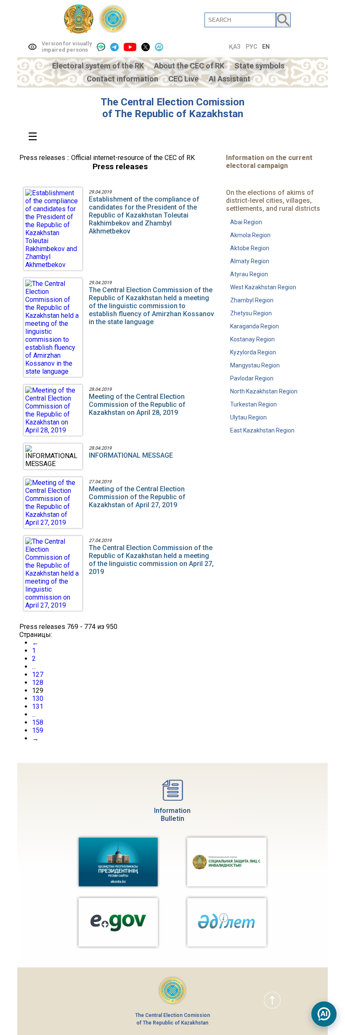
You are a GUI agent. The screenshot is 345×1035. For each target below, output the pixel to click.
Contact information (122, 78)
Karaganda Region (254, 326)
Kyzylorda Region (253, 352)
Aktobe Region (249, 248)
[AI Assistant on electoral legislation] (324, 1014)
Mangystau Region (255, 365)
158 (37, 722)
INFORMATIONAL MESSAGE (131, 455)
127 (37, 675)
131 (37, 706)
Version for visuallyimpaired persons (67, 46)
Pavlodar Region (251, 378)
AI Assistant (229, 78)
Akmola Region (250, 235)
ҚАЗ (235, 46)
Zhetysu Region (251, 313)
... (34, 667)
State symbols (259, 65)
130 (37, 698)
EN (266, 46)
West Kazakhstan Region (263, 287)
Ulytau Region (248, 417)
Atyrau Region (249, 274)
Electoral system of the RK (98, 65)
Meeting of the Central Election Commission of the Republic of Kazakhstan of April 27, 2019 (137, 497)
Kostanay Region (252, 339)
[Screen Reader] (101, 47)
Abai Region (246, 222)
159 (37, 730)
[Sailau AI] (159, 47)
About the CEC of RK (189, 65)
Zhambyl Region (251, 300)
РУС (251, 46)
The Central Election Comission (172, 102)
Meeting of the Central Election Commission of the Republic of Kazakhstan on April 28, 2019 (137, 405)
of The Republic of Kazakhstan (172, 114)
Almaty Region (249, 261)
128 (37, 683)
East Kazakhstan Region (262, 430)
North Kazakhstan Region (263, 391)
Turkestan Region (253, 404)
